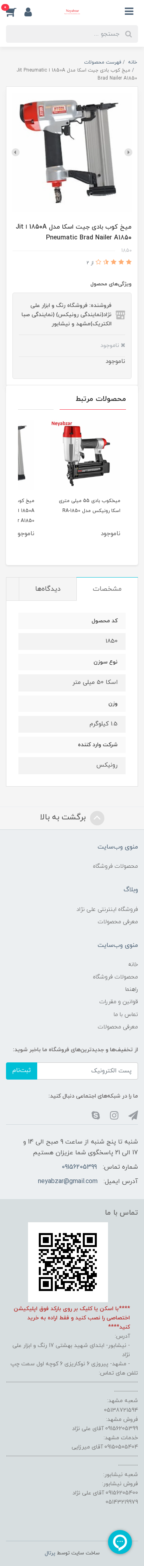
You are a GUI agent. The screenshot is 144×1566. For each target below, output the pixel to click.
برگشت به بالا (64, 817)
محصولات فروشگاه (115, 866)
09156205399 (79, 1167)
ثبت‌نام (21, 1070)
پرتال (50, 1553)
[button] (15, 11)
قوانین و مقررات (118, 1002)
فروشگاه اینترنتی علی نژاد (107, 909)
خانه (133, 964)
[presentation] (128, 152)
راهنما (131, 989)
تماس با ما (126, 1014)
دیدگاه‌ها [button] (47, 589)
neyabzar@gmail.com (68, 1181)
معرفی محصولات (118, 922)
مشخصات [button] (107, 589)
